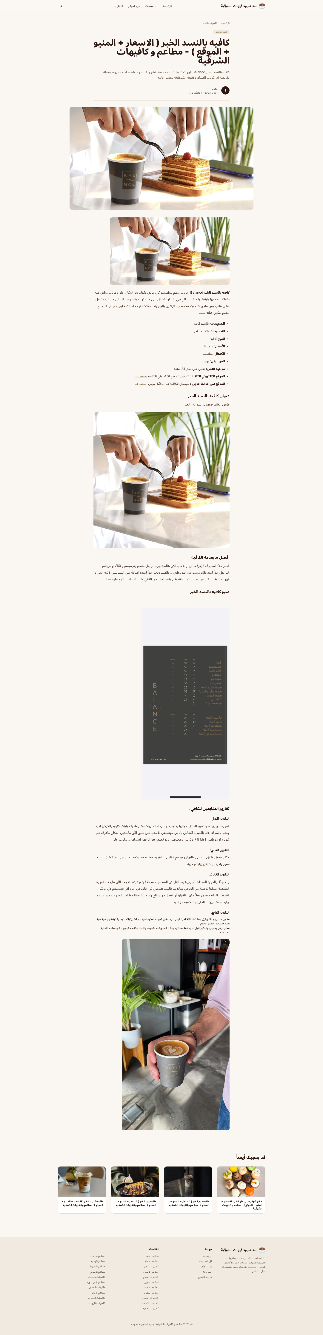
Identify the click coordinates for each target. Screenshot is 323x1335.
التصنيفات (151, 6)
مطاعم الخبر (152, 1255)
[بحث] (61, 6)
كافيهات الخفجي (96, 1287)
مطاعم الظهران (151, 1292)
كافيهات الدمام (151, 1276)
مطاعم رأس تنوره (96, 1282)
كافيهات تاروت (97, 1303)
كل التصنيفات (204, 1261)
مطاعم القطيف (151, 1287)
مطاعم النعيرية (97, 1266)
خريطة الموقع (205, 1276)
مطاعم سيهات (97, 1255)
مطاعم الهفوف (97, 1261)
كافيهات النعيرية (96, 1297)
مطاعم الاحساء (151, 1271)
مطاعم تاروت (98, 1292)
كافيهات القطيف (150, 1308)
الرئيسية (167, 6)
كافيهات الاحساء (150, 1303)
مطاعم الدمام (152, 1261)
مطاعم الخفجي (97, 1271)
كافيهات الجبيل (150, 1297)
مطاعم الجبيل (151, 1282)
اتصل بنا (118, 6)
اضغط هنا (141, 376)
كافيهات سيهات (96, 1276)
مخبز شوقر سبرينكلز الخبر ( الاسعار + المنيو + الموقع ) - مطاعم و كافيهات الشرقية (241, 1205)
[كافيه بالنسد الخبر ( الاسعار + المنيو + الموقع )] (161, 251)
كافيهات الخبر (210, 22)
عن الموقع (134, 6)
